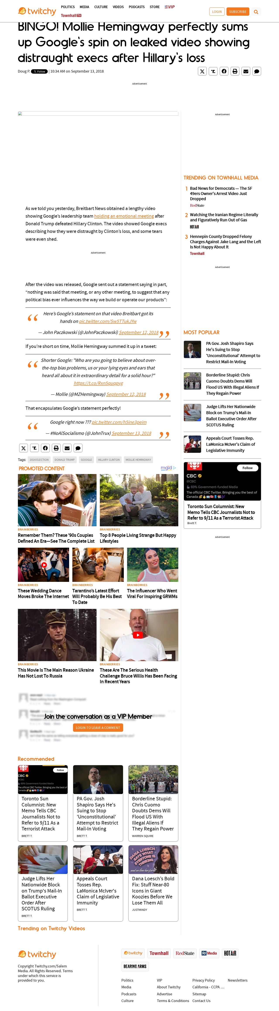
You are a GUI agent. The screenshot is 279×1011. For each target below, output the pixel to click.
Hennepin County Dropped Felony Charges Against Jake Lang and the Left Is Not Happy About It (225, 242)
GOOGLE (86, 460)
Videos (118, 7)
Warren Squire (142, 836)
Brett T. (27, 836)
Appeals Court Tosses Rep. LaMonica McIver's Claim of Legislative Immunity (98, 891)
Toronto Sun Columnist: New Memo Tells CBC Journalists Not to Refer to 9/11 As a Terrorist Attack (221, 512)
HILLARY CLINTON (109, 460)
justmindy (139, 910)
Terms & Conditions (173, 1001)
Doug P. (24, 71)
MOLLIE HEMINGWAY (138, 460)
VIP (159, 981)
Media (84, 7)
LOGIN (217, 11)
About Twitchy (168, 987)
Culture (101, 7)
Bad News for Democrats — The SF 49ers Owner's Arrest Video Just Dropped (221, 193)
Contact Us (201, 1001)
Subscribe (238, 11)
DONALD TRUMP (65, 460)
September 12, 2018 (138, 332)
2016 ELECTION (39, 460)
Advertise (164, 994)
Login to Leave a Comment (98, 727)
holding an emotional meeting (124, 216)
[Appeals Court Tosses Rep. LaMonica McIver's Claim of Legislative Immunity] (98, 859)
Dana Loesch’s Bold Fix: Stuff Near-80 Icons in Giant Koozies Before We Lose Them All (153, 891)
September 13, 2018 (131, 433)
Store (155, 7)
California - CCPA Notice (209, 987)
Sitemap (199, 994)
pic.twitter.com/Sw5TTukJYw (107, 321)
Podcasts (137, 7)
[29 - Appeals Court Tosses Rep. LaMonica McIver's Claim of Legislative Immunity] (192, 444)
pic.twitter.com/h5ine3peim (119, 422)
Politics (68, 7)
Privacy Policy (203, 981)
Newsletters (238, 981)
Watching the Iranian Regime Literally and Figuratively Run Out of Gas (224, 217)
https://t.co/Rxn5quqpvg (98, 383)
